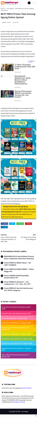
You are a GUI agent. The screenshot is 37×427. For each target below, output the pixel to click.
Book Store (13, 206)
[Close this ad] (35, 415)
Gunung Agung (10, 8)
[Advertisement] (18, 422)
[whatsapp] (7, 380)
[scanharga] (10, 4)
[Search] (29, 2)
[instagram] (12, 380)
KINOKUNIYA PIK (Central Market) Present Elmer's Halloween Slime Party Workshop (19, 257)
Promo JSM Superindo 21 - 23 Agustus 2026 (14, 318)
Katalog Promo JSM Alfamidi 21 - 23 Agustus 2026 (16, 334)
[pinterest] (10, 380)
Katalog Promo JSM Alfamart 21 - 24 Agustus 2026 (16, 323)
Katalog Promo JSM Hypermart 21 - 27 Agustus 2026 (17, 339)
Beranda (3, 8)
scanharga (24, 411)
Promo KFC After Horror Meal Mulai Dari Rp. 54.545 (16, 313)
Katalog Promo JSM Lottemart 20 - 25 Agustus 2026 (17, 343)
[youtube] (15, 380)
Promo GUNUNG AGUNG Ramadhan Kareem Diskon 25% (16, 277)
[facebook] (2, 380)
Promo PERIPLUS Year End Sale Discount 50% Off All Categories (18, 289)
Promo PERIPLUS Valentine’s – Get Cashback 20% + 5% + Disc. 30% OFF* (17, 283)
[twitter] (4, 380)
